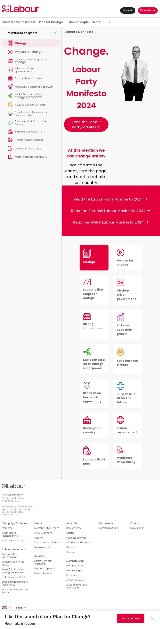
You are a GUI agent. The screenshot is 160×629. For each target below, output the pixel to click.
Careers (70, 552)
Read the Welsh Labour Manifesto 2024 (108, 222)
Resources (72, 575)
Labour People (78, 22)
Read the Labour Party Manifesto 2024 (108, 199)
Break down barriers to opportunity (15, 583)
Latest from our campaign (43, 562)
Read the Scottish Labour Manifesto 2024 (108, 210)
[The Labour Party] (20, 8)
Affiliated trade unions (79, 542)
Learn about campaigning (10, 534)
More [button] (97, 22)
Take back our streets (14, 577)
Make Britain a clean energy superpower (14, 571)
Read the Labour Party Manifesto (86, 124)
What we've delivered (18, 22)
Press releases (42, 573)
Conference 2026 (108, 528)
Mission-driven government (11, 556)
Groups (70, 532)
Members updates (44, 568)
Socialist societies (76, 537)
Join (126, 10)
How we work (73, 528)
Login (19, 607)
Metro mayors (42, 547)
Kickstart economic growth (13, 563)
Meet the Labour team (46, 528)
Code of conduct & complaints (77, 586)
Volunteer (7, 528)
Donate (145, 10)
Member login (74, 570)
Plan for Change (51, 22)
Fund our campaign (13, 540)
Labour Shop (137, 528)
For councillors (74, 580)
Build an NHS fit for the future (15, 591)
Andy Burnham (43, 532)
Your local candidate (46, 542)
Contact (71, 547)
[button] (110, 22)
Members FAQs (75, 565)
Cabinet (38, 537)
